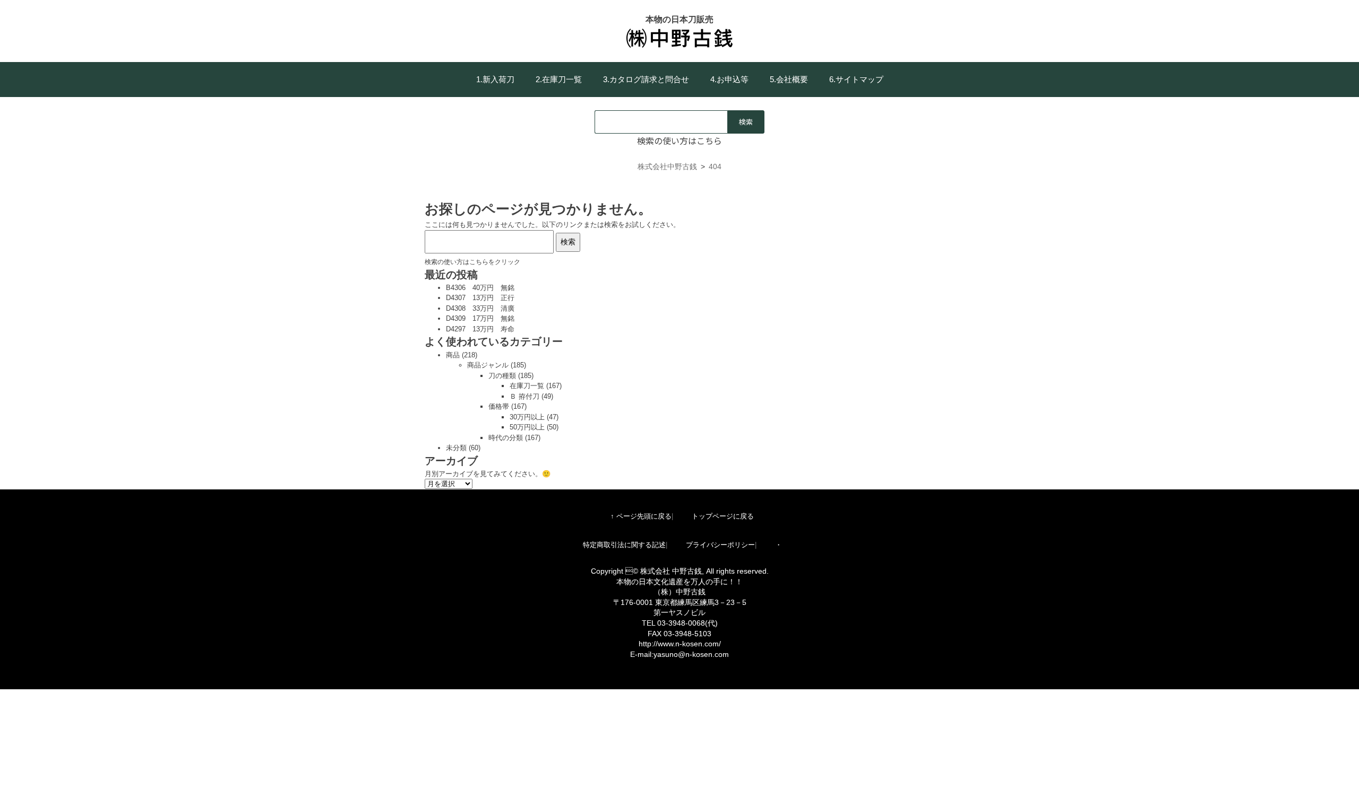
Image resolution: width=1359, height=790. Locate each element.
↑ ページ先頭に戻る (641, 516)
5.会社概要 (789, 79)
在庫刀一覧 (527, 386)
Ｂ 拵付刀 (524, 396)
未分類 (456, 448)
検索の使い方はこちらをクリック (472, 261)
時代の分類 (505, 438)
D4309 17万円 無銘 (480, 318)
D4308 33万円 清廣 (480, 308)
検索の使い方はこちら (679, 140)
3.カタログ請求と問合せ (646, 79)
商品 (453, 355)
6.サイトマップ (856, 79)
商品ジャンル (488, 365)
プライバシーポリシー (720, 545)
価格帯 (498, 406)
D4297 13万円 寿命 (480, 329)
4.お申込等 (729, 79)
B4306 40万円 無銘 (480, 288)
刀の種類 (502, 376)
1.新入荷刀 (495, 79)
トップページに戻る (723, 516)
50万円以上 (527, 427)
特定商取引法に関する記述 (624, 545)
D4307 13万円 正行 (480, 298)
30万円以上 (527, 417)
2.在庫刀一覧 (559, 79)
